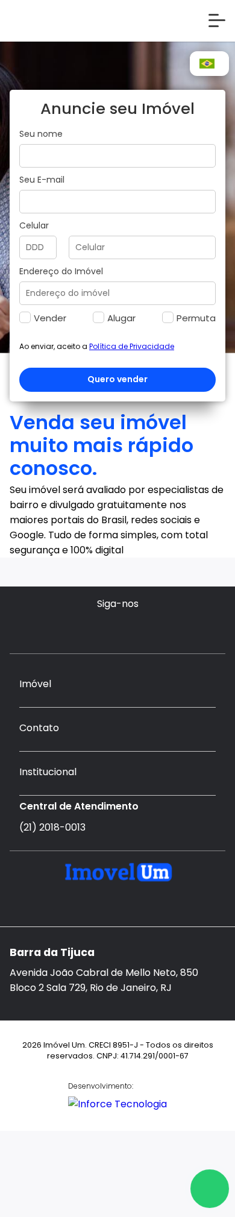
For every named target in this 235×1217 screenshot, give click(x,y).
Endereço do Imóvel (61, 271)
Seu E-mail (41, 180)
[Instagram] (105, 629)
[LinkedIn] (129, 629)
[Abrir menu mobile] (216, 20)
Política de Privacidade (131, 346)
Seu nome (41, 134)
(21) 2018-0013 (52, 827)
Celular (34, 225)
